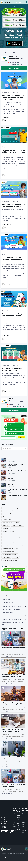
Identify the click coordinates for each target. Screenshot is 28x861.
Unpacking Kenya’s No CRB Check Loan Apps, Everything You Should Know (13, 704)
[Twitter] (5, 858)
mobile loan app (6, 537)
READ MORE (22, 628)
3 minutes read (15, 92)
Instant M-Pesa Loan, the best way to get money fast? (13, 785)
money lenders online (19, 540)
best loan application (16, 508)
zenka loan (15, 557)
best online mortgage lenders (9, 510)
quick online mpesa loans (8, 551)
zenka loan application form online (10, 560)
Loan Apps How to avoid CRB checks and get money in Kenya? (13, 675)
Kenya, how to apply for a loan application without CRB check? (13, 730)
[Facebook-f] (2, 858)
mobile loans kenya (7, 540)
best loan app (6, 508)
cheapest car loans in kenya (9, 516)
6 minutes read (15, 254)
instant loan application (17, 525)
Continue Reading (6, 117)
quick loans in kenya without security (10, 548)
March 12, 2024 (12, 461)
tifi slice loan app (6, 557)
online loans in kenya (20, 545)
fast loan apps (6, 525)
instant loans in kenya (7, 528)
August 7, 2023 (6, 92)
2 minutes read (15, 147)
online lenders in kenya (8, 545)
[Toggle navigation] (26, 2)
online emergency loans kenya (9, 542)
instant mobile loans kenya (8, 531)
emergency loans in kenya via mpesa (11, 522)
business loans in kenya (8, 513)
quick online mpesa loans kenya (9, 554)
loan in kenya (20, 534)
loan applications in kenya (8, 534)
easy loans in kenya (7, 519)
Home (2, 53)
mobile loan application (18, 537)
